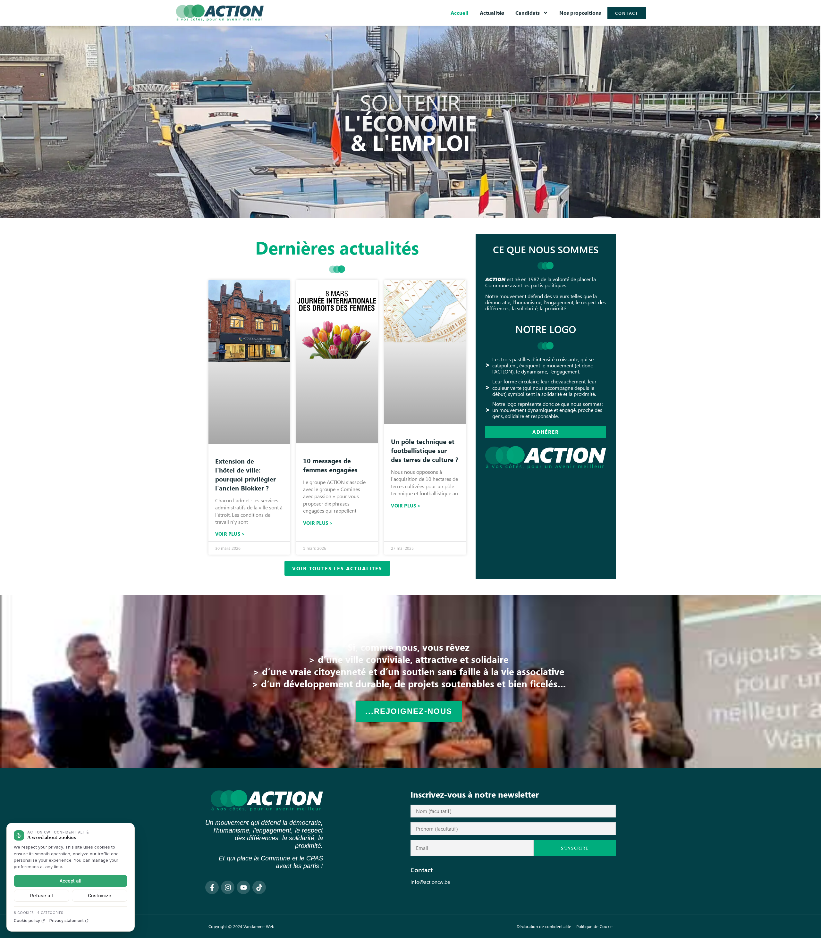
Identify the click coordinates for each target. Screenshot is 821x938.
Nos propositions (580, 12)
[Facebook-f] (212, 887)
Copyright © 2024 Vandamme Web (241, 926)
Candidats (527, 12)
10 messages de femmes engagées (330, 465)
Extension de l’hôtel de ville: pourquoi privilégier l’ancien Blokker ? (245, 474)
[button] (4, 117)
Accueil (460, 12)
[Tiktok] (259, 887)
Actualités (492, 12)
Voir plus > (230, 534)
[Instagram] (227, 887)
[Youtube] (243, 887)
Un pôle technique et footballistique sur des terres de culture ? (424, 450)
